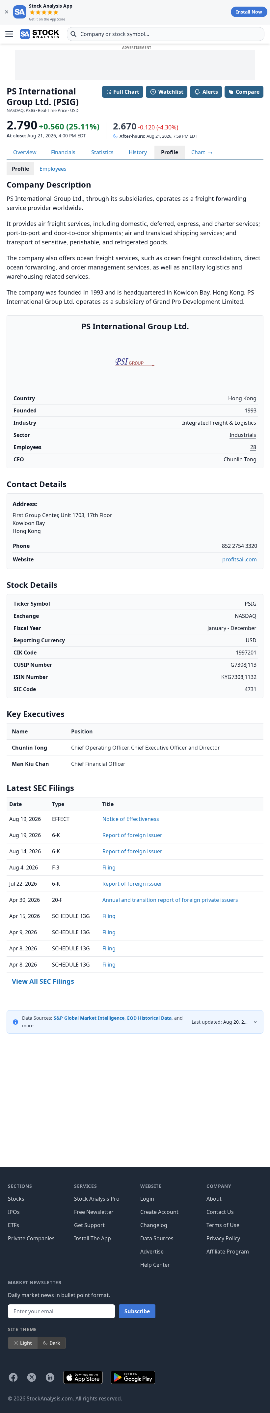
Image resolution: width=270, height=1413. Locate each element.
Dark (54, 1343)
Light (26, 1343)
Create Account (159, 1212)
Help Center (155, 1264)
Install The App (92, 1238)
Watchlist (170, 91)
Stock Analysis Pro (97, 1198)
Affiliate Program (227, 1251)
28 (253, 447)
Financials (63, 152)
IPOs (14, 1212)
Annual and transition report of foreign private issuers (170, 899)
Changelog (153, 1225)
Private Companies (31, 1238)
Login (147, 1198)
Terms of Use (222, 1225)
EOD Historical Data (149, 1018)
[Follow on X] (31, 1377)
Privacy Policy (223, 1238)
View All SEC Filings (43, 981)
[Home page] (39, 34)
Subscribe (137, 1311)
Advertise (152, 1251)
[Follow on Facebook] (13, 1377)
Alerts (210, 91)
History (138, 152)
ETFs (13, 1225)
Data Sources (157, 1238)
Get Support (89, 1225)
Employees (53, 168)
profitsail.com (239, 559)
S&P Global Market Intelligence (89, 1018)
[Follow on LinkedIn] (50, 1377)
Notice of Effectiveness (130, 819)
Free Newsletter (94, 1212)
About (214, 1198)
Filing (109, 867)
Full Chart (126, 91)
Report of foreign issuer (132, 835)
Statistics (102, 152)
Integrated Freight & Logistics (219, 422)
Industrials (243, 435)
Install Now (249, 12)
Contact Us (220, 1212)
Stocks (16, 1198)
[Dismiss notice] (7, 12)
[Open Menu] (9, 34)
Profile (169, 152)
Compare (247, 91)
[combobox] (165, 34)
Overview (25, 152)
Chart (198, 152)
